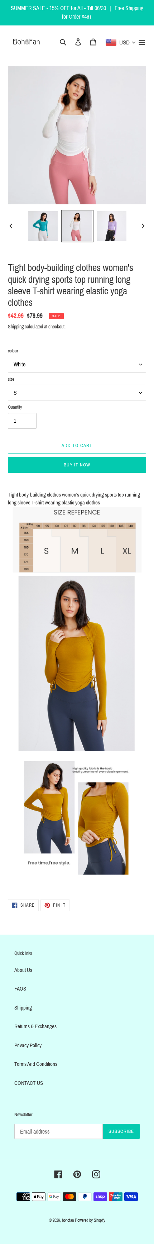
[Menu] (141, 41)
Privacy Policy (28, 1045)
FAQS (20, 989)
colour (13, 350)
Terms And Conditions (35, 1064)
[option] (43, 226)
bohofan (68, 1220)
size (11, 379)
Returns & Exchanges (35, 1026)
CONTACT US (28, 1083)
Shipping (16, 326)
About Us (23, 970)
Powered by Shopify (90, 1220)
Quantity (15, 407)
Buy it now (77, 464)
